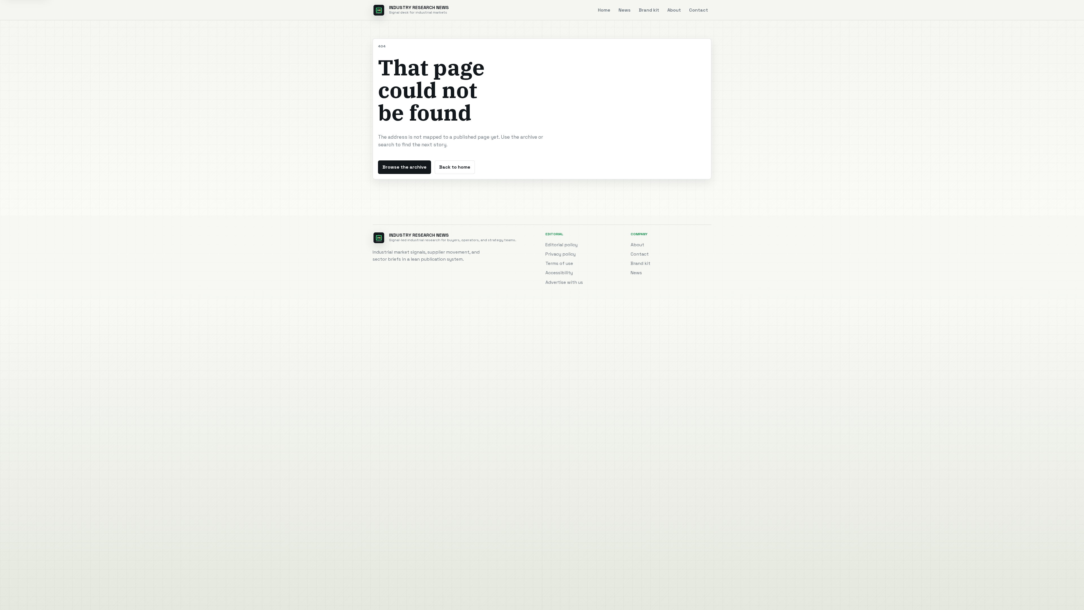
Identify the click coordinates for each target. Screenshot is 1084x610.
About (674, 10)
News (625, 10)
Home (604, 10)
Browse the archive (405, 167)
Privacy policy (560, 254)
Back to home (454, 167)
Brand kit (649, 10)
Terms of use (559, 263)
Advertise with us (564, 282)
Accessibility (559, 273)
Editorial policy (561, 245)
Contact (698, 10)
